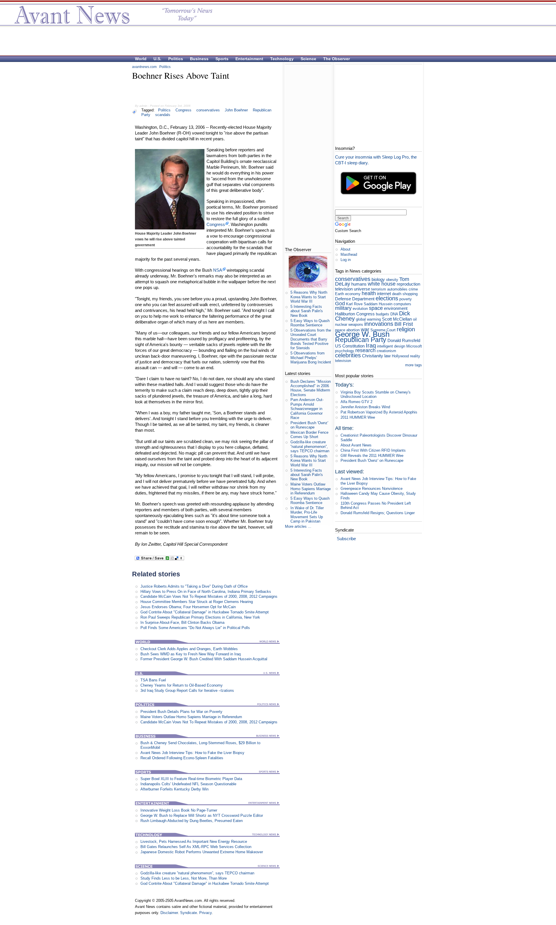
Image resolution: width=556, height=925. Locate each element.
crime (413, 289)
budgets (382, 314)
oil (415, 319)
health (369, 293)
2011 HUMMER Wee (358, 417)
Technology (282, 58)
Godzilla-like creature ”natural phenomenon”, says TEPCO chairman (197, 873)
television (344, 288)
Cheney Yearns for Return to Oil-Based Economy (181, 685)
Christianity (372, 355)
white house (382, 284)
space (376, 308)
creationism (386, 351)
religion (406, 329)
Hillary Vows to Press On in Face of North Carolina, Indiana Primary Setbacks (205, 591)
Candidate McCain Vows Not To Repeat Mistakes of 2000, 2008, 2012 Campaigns (208, 596)
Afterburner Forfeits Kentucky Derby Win (174, 789)
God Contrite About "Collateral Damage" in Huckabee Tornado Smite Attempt (204, 612)
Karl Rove (354, 304)
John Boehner (236, 110)
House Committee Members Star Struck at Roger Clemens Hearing (196, 601)
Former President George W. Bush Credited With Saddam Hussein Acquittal (203, 659)
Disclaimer (169, 913)
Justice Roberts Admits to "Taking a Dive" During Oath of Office (194, 586)
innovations (378, 323)
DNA (394, 314)
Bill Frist (403, 324)
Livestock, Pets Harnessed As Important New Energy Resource (193, 841)
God (340, 303)
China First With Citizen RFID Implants (373, 450)
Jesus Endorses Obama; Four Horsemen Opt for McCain (188, 607)
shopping (410, 294)
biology (378, 279)
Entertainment (249, 58)
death (396, 294)
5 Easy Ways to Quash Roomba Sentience (310, 323)
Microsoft (414, 346)
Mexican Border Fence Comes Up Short (309, 434)
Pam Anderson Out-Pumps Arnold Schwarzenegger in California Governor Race (306, 409)
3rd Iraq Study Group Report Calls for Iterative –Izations (187, 690)
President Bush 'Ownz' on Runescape (309, 425)
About (345, 249)
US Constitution (350, 345)
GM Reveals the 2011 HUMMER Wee (372, 455)
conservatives (208, 110)
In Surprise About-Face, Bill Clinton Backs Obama (182, 622)
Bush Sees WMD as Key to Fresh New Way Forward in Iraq (190, 654)
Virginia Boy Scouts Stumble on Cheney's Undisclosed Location (376, 394)
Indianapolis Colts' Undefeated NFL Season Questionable (188, 784)
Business (199, 58)
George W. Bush (362, 334)
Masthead (349, 254)
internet (384, 293)
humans (359, 284)
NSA (217, 270)
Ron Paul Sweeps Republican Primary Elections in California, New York (200, 617)
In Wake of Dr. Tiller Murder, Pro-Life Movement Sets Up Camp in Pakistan (307, 514)
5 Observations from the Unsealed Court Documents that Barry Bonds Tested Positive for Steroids (310, 339)
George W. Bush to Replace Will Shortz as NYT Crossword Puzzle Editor (201, 815)
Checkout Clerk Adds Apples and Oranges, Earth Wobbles (189, 649)
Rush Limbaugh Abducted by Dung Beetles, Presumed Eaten (191, 821)
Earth (339, 294)
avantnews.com (144, 67)
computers (402, 304)
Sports (221, 58)
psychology (344, 351)
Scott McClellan (397, 319)
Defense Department (354, 298)
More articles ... (298, 526)
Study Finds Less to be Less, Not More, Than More (183, 878)
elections (387, 298)
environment (395, 308)
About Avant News (356, 445)
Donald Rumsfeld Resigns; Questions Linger (378, 513)
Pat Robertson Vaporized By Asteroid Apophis (379, 412)
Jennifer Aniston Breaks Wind (365, 407)
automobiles (397, 289)
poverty (405, 299)
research (365, 350)
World (141, 58)
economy (353, 294)
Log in (346, 260)
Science (308, 58)
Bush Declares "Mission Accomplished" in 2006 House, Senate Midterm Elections (310, 388)
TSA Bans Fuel (153, 680)
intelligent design (391, 346)
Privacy (205, 913)
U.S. (157, 58)
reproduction (408, 284)
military (343, 308)
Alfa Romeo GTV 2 (356, 402)
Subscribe (346, 538)
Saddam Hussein (378, 304)
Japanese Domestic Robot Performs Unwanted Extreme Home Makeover (201, 852)
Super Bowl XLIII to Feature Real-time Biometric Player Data (191, 779)
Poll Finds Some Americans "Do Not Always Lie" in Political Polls (195, 628)
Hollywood (400, 356)
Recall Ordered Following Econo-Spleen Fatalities (181, 758)
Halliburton (345, 313)
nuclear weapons (349, 324)
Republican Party (360, 339)
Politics (175, 58)
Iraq (371, 345)
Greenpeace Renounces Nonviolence (372, 488)
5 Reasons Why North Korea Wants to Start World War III (308, 297)
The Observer (336, 58)
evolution (360, 308)
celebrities (348, 355)
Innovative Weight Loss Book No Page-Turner (178, 810)
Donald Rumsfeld (403, 340)
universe (362, 288)
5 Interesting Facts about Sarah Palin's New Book (306, 311)
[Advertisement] (275, 41)
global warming (368, 319)
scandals (162, 115)
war (365, 329)
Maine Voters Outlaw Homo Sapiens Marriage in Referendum (191, 717)
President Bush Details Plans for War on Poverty (181, 711)
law (387, 355)
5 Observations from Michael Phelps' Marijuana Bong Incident (310, 357)
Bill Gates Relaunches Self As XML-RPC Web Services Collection (195, 847)
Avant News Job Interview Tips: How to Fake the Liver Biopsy (192, 753)
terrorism (378, 289)
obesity (392, 279)
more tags (413, 365)
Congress (183, 110)
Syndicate (188, 913)
